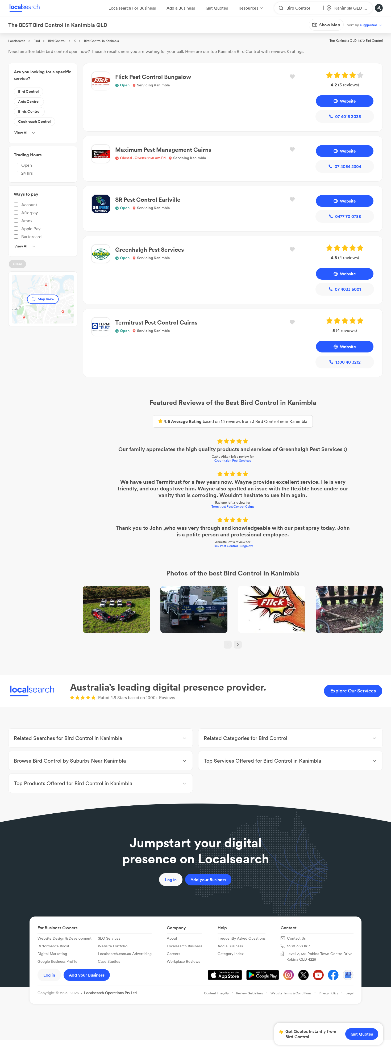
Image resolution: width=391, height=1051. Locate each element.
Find (37, 41)
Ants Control (29, 101)
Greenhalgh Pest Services (232, 461)
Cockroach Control (34, 121)
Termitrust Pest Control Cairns (232, 506)
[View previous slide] (228, 645)
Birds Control (29, 111)
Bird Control (56, 41)
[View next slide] (238, 645)
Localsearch (16, 41)
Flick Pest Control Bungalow (233, 546)
